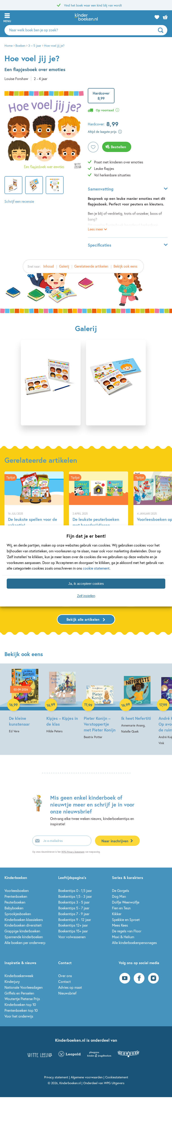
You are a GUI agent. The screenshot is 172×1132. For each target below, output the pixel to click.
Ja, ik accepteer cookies (86, 583)
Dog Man (119, 896)
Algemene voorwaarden (87, 1077)
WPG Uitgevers (114, 1083)
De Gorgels (120, 890)
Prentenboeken (15, 896)
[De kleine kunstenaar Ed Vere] (25, 701)
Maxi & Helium (123, 936)
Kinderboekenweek (18, 975)
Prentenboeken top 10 (21, 1010)
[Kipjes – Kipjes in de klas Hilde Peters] (62, 701)
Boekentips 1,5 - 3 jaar (75, 896)
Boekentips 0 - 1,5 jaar (75, 890)
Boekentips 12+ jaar (73, 925)
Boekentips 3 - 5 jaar (74, 902)
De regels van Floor (126, 931)
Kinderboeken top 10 (20, 1004)
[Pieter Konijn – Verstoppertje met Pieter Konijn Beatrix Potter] (100, 704)
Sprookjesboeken (17, 913)
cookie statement (96, 568)
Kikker (116, 913)
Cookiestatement (116, 1077)
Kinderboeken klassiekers (23, 919)
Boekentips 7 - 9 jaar (73, 913)
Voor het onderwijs (18, 1016)
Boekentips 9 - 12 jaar (74, 919)
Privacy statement (56, 1077)
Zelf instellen (86, 596)
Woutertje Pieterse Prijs (22, 998)
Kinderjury (12, 981)
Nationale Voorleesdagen (23, 987)
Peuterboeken (14, 902)
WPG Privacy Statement (72, 851)
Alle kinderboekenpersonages (134, 942)
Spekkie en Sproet (126, 919)
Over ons (65, 975)
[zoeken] (162, 30)
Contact (64, 981)
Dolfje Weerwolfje (125, 902)
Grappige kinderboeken (22, 931)
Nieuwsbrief (67, 993)
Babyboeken (13, 908)
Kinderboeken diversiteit (23, 925)
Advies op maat (70, 987)
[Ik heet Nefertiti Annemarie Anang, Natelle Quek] (137, 701)
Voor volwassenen (72, 936)
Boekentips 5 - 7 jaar (73, 908)
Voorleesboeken (16, 890)
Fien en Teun (121, 908)
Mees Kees (120, 925)
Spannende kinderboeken (23, 936)
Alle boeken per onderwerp (24, 942)
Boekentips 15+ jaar (73, 931)
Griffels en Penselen (19, 993)
